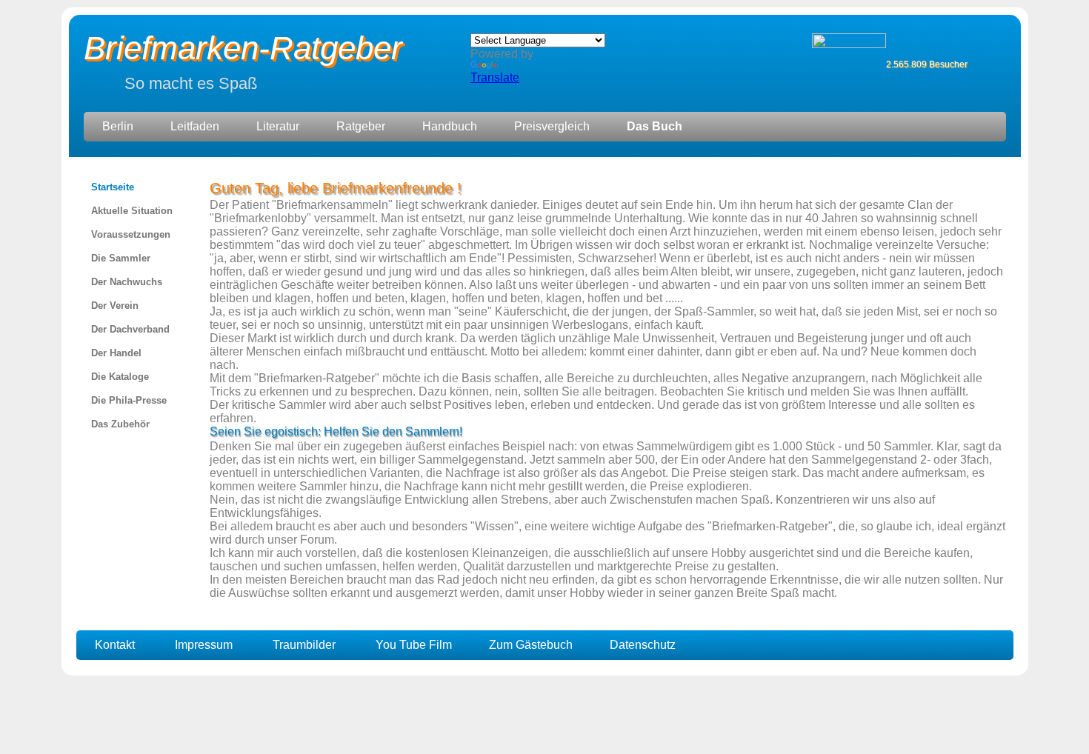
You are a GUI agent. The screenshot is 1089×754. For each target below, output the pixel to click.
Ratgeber (360, 126)
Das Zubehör (120, 424)
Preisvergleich (552, 126)
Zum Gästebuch (531, 644)
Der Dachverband (130, 329)
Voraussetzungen (130, 234)
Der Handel (116, 352)
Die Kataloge (120, 376)
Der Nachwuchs (126, 281)
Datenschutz (643, 644)
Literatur (277, 126)
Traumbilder (304, 644)
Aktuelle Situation (132, 210)
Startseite (112, 187)
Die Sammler (120, 258)
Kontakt (115, 644)
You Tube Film (414, 644)
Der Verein (115, 305)
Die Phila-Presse (129, 400)
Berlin (117, 126)
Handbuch (449, 126)
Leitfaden (194, 126)
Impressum (204, 644)
